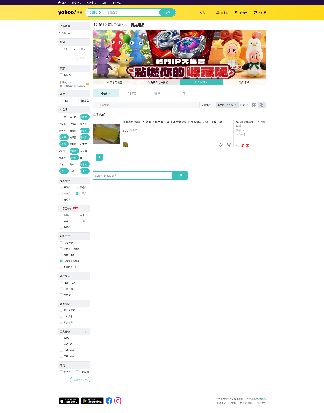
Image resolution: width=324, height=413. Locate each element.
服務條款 (221, 402)
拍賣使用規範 (246, 402)
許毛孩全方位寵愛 (158, 82)
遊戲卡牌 (244, 82)
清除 (87, 331)
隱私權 (233, 402)
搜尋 (180, 175)
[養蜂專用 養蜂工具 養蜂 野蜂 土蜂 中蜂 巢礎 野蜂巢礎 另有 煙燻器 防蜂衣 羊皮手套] (106, 133)
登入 (202, 12)
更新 (263, 398)
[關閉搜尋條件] (100, 12)
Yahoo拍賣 (70, 12)
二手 (183, 93)
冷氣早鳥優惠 (114, 82)
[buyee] (74, 84)
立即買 (131, 93)
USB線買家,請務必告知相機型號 (250, 123)
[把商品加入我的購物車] (229, 145)
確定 (82, 57)
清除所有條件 (80, 379)
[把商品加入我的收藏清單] (221, 145)
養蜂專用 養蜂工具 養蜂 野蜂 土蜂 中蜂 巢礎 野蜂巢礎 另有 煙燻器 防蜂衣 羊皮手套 (172, 122)
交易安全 (261, 402)
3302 (243, 130)
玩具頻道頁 (201, 82)
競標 (157, 93)
